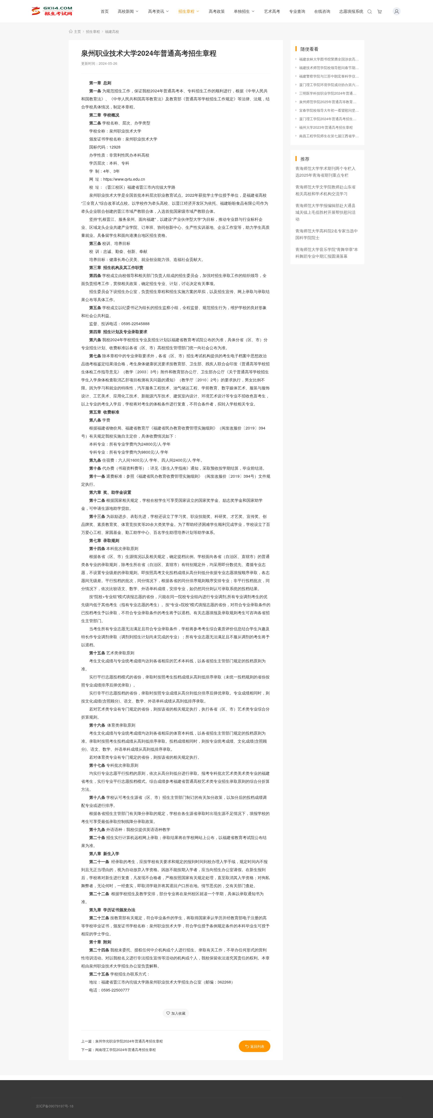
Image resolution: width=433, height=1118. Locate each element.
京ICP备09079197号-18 (54, 1105)
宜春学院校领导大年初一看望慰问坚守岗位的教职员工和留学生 (329, 110)
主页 (77, 31)
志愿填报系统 (351, 11)
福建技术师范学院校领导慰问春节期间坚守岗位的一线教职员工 (329, 67)
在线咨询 (322, 11)
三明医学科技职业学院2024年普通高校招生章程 (329, 93)
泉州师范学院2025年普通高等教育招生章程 (329, 101)
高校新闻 (126, 11)
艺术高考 (272, 11)
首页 (105, 11)
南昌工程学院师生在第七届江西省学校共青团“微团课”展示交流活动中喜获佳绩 (329, 135)
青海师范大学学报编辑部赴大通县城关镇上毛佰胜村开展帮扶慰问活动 (325, 212)
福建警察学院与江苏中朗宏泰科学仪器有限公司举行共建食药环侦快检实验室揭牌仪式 (329, 76)
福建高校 (112, 31)
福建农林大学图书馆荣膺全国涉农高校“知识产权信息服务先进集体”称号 (329, 58)
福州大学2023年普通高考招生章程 (326, 127)
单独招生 (242, 11)
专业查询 (297, 11)
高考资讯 (156, 11)
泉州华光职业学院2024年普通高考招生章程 (129, 1040)
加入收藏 (178, 1013)
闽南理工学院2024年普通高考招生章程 (125, 1049)
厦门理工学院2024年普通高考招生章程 (329, 118)
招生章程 (186, 11)
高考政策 (217, 11)
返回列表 (257, 1046)
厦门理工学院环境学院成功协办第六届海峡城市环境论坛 (329, 84)
